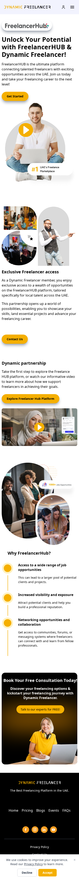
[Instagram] (35, 829)
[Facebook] (25, 829)
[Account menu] (63, 7)
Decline (27, 873)
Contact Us (15, 339)
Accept (47, 873)
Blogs (40, 810)
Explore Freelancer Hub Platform (30, 399)
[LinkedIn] (44, 829)
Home (13, 810)
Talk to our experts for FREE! (40, 709)
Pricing (27, 810)
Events (53, 810)
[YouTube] (53, 829)
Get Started (15, 96)
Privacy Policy (39, 847)
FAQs (66, 810)
